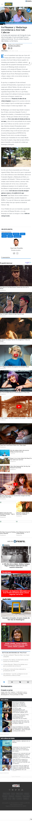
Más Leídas (4, 700)
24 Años (10, 236)
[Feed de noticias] (19, 790)
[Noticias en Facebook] (12, 790)
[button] (29, 63)
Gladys (4, 236)
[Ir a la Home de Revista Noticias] (8, 4)
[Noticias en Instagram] (9, 790)
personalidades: (6, 232)
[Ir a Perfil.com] (28, 1)
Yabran (22, 234)
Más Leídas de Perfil (8, 738)
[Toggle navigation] (2, 4)
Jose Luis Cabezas (6, 234)
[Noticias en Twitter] (16, 790)
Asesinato (16, 234)
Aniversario (17, 236)
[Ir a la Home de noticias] (16, 785)
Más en (10, 541)
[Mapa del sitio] (22, 790)
